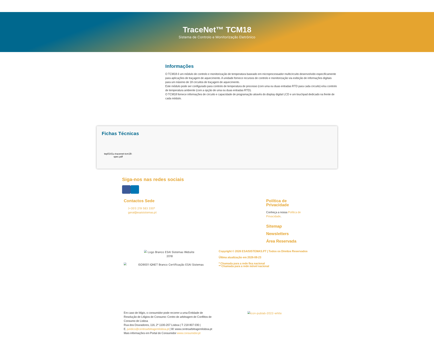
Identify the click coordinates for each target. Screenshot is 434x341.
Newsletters (277, 233)
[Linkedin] (135, 189)
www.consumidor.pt (188, 333)
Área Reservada (281, 241)
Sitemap (274, 226)
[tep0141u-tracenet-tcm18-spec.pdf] (118, 146)
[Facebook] (126, 189)
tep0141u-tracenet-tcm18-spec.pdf (118, 155)
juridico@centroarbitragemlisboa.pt (148, 329)
